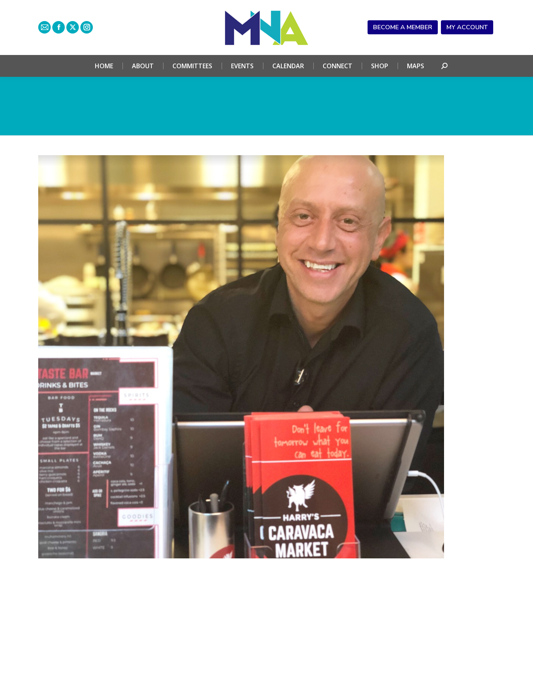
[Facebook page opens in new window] (58, 27)
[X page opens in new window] (72, 27)
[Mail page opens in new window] (44, 27)
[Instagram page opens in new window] (86, 27)
